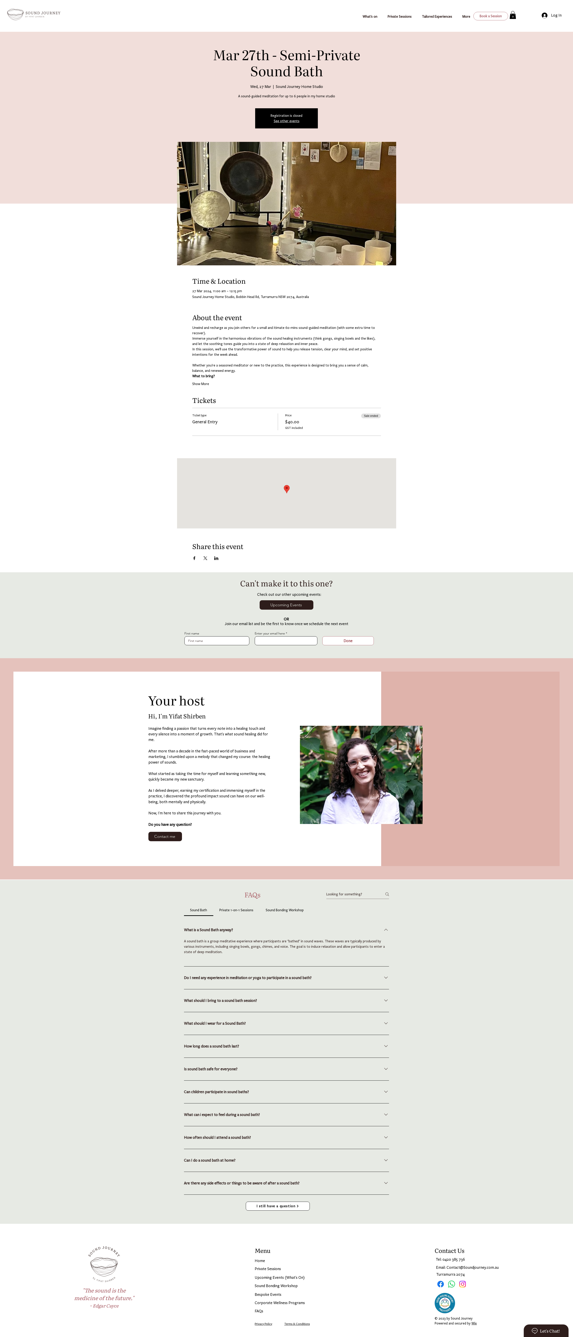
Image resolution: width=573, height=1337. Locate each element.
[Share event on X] (205, 558)
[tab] (198, 910)
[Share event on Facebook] (194, 558)
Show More (200, 384)
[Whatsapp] (451, 1284)
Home (260, 1260)
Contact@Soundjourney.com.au (473, 1267)
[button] (439, 16)
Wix (474, 1323)
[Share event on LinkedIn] (216, 558)
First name (191, 633)
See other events (286, 121)
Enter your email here (270, 633)
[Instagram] (462, 1284)
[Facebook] (440, 1284)
